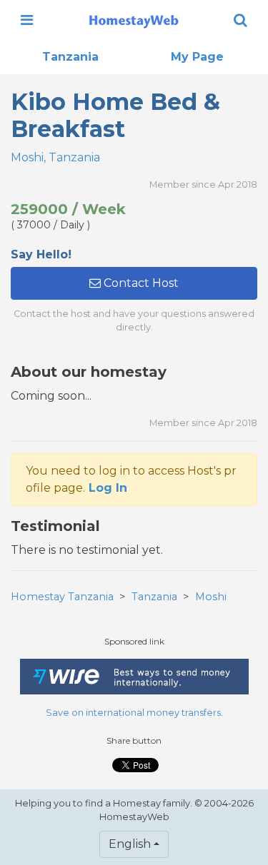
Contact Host (140, 283)
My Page (197, 57)
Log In (108, 488)
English (130, 844)
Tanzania (70, 57)
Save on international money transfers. (134, 712)
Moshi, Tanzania (55, 157)
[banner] (133, 20)
